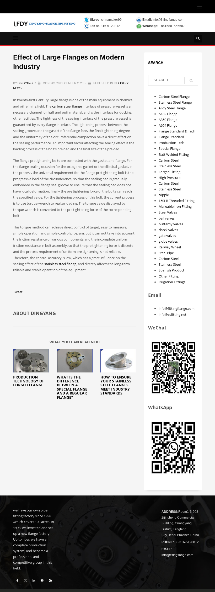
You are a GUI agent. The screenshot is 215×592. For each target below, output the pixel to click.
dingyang (26, 83)
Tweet (18, 292)
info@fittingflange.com (168, 20)
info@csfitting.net (172, 314)
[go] (191, 80)
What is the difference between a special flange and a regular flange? (72, 387)
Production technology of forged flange (28, 381)
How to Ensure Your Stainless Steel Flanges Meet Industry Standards (115, 385)
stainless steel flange (60, 264)
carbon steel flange (67, 106)
